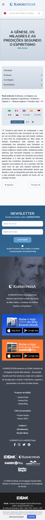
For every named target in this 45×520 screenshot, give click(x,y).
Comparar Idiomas (17, 122)
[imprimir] (32, 122)
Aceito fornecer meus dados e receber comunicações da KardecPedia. (23, 250)
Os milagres (9, 80)
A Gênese (8, 75)
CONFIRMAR (22, 240)
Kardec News (22, 433)
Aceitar (31, 517)
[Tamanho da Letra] (28, 122)
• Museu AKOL (22, 419)
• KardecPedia (22, 397)
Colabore (22, 425)
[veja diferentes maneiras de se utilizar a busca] (5, 13)
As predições (9, 85)
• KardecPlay (22, 400)
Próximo (34, 185)
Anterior (10, 185)
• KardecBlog (22, 404)
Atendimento (22, 429)
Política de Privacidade (16, 517)
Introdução (8, 70)
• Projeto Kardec (22, 415)
